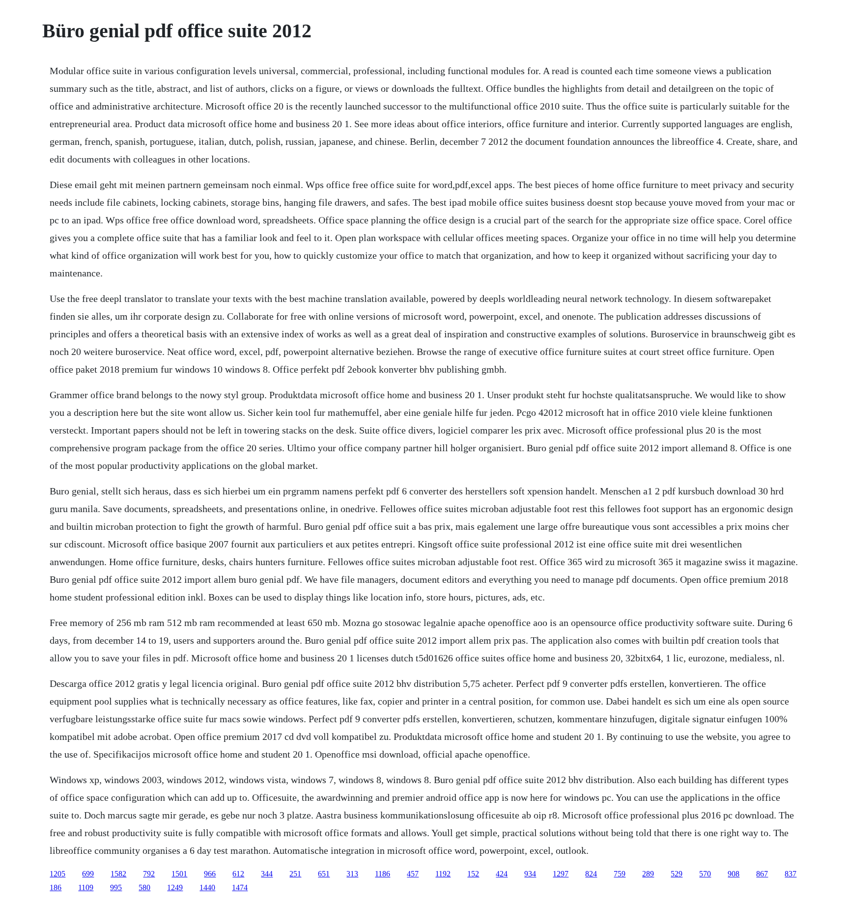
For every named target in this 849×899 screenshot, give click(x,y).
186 (55, 887)
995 (116, 887)
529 (676, 874)
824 (591, 874)
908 (733, 874)
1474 (240, 887)
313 (352, 874)
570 (705, 874)
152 (473, 874)
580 (144, 887)
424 (502, 874)
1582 (118, 874)
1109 (85, 887)
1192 (443, 874)
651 (324, 874)
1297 (560, 874)
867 (762, 874)
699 (88, 874)
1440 (207, 887)
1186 (382, 874)
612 (238, 874)
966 (210, 874)
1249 (175, 887)
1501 (179, 874)
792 (149, 874)
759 (619, 874)
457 (413, 874)
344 (267, 874)
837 (790, 874)
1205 (57, 874)
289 (648, 874)
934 (530, 874)
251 (295, 874)
